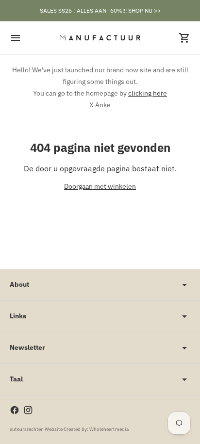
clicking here (147, 93)
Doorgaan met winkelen (100, 186)
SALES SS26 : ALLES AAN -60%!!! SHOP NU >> (100, 10)
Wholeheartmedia (109, 429)
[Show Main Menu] (15, 38)
